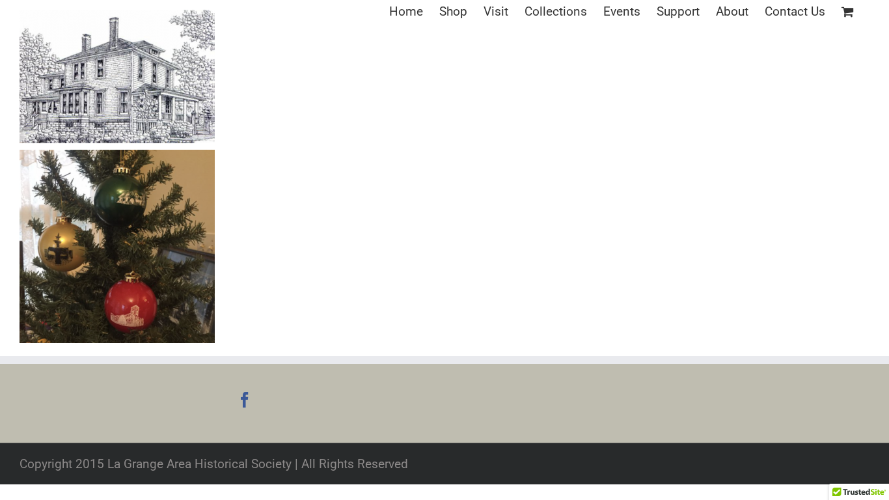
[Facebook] (245, 400)
